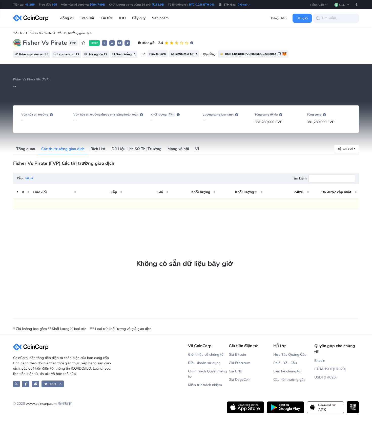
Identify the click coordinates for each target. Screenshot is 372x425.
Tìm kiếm (299, 178)
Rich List (98, 148)
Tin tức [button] (107, 18)
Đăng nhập (278, 18)
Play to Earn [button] (157, 54)
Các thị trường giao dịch (63, 148)
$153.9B (158, 5)
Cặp (114, 192)
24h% (298, 192)
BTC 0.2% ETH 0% (201, 5)
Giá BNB (235, 371)
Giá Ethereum (239, 363)
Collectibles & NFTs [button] (184, 54)
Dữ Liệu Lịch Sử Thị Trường (136, 148)
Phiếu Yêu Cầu (285, 363)
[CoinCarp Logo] (32, 18)
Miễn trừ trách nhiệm (205, 385)
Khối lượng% (246, 192)
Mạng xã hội (178, 148)
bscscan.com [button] (66, 54)
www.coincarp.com (41, 403)
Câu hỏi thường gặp (289, 379)
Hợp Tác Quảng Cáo (289, 354)
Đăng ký (302, 18)
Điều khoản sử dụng (204, 363)
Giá (160, 192)
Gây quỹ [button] (139, 18)
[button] (319, 4)
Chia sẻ (348, 149)
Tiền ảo (18, 33)
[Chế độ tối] (357, 4)
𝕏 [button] (104, 43)
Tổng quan (25, 148)
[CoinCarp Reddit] (35, 384)
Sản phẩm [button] (160, 18)
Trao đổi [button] (87, 18)
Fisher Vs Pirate (41, 33)
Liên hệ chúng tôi (287, 371)
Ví (197, 148)
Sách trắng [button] (124, 54)
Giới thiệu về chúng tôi (206, 354)
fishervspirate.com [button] (31, 54)
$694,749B (97, 5)
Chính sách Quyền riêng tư (207, 374)
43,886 (30, 5)
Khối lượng (200, 192)
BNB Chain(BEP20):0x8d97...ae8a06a (250, 54)
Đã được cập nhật (336, 192)
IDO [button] (122, 18)
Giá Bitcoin (237, 354)
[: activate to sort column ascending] (17, 192)
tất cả (29, 178)
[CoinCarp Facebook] (25, 384)
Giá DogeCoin (240, 379)
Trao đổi (40, 192)
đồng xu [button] (67, 18)
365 (54, 5)
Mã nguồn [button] (95, 54)
